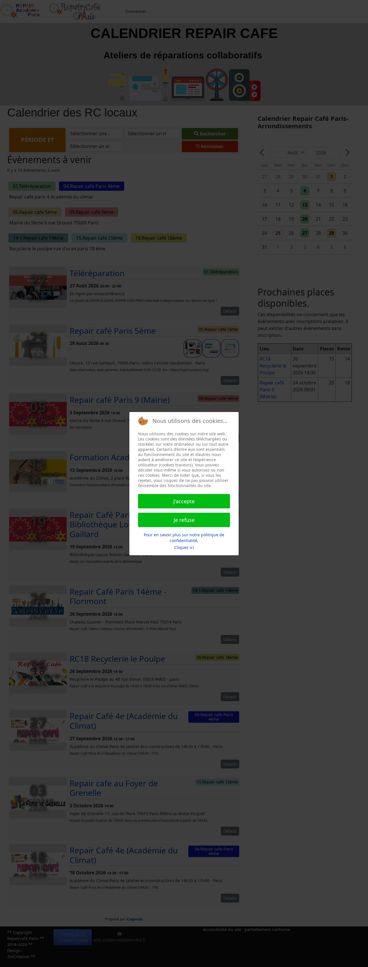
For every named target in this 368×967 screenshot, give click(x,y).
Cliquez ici (184, 547)
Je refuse (184, 519)
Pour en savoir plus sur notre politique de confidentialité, (184, 537)
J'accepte (184, 501)
